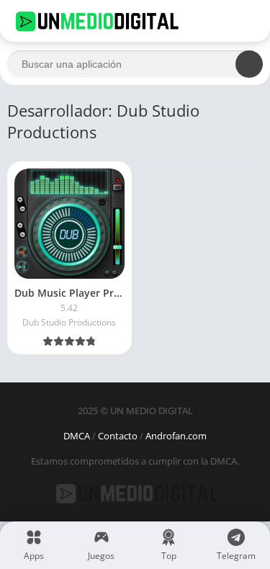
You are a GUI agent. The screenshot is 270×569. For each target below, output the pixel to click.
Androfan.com (176, 435)
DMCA (76, 435)
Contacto (118, 435)
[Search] (249, 64)
